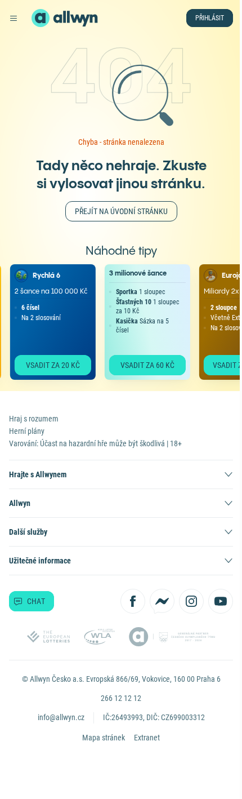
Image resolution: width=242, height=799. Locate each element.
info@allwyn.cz (61, 717)
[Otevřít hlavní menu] (13, 18)
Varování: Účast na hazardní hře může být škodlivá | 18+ (95, 443)
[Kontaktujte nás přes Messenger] (162, 601)
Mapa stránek (103, 737)
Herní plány (26, 431)
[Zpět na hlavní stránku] (41, 18)
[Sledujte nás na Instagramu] (191, 601)
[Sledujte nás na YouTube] (220, 601)
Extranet (147, 737)
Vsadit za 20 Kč (49, 365)
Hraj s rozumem (34, 418)
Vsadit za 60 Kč (143, 365)
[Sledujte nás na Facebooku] (132, 601)
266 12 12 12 (121, 698)
